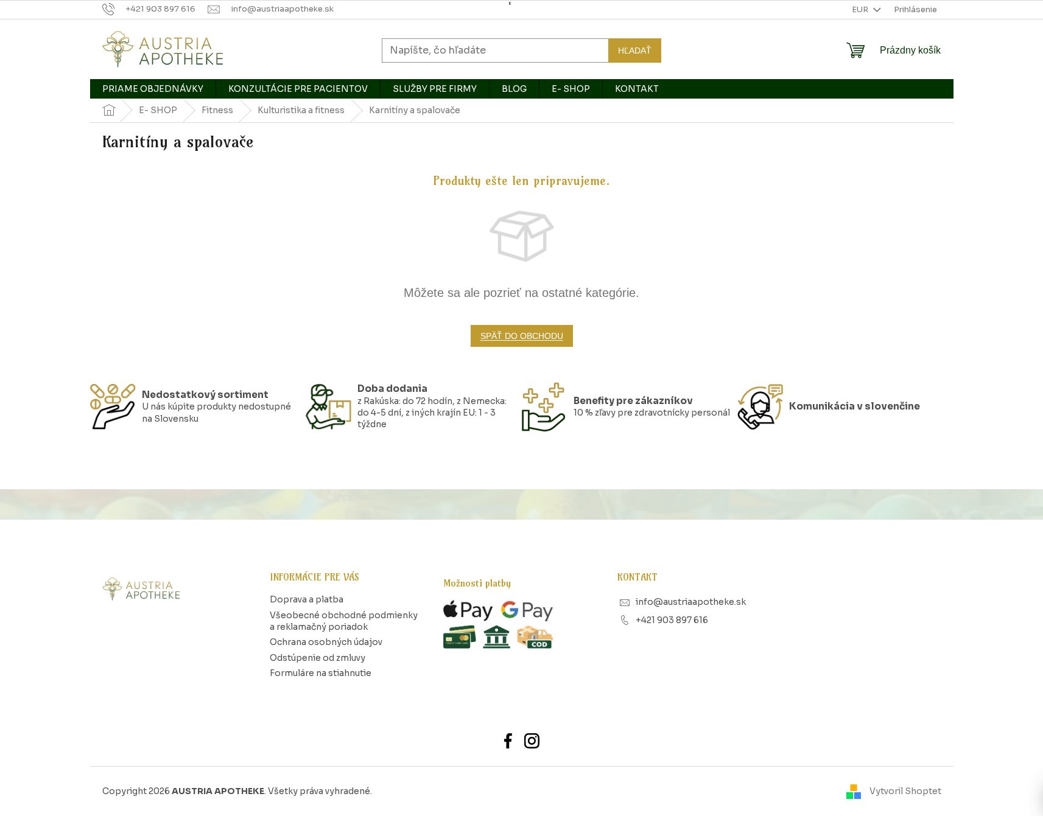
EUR (861, 9)
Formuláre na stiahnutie (320, 673)
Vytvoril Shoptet (905, 791)
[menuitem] (153, 89)
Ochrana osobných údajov (326, 641)
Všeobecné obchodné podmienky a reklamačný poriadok (344, 621)
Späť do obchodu (521, 336)
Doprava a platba (306, 599)
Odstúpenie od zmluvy (317, 657)
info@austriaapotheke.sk (691, 601)
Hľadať (634, 50)
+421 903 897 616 (672, 620)
